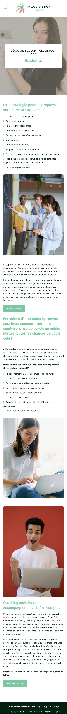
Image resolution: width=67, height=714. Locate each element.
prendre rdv (14, 308)
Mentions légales (53, 712)
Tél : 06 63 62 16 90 (15, 712)
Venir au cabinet (35, 712)
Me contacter (15, 683)
